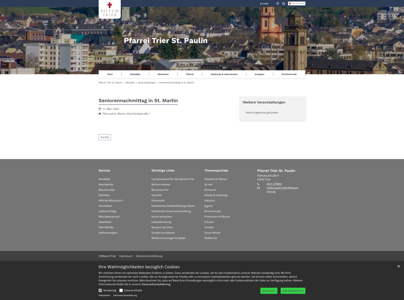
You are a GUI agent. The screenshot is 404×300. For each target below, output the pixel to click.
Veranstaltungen (147, 82)
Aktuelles (130, 82)
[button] (110, 74)
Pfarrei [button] (189, 74)
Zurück (105, 137)
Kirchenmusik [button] (289, 74)
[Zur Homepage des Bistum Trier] (296, 3)
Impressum (104, 295)
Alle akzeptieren (292, 291)
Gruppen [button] (259, 74)
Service (104, 170)
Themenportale (216, 170)
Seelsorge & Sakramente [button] (224, 74)
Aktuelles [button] (135, 74)
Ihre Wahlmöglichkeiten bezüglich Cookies (139, 266)
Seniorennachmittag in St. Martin (176, 82)
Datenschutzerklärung (156, 284)
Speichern (269, 291)
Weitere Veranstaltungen (264, 102)
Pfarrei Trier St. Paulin (110, 82)
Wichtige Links (163, 170)
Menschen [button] (163, 74)
